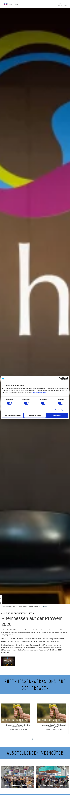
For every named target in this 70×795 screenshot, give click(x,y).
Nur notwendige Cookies (13, 415)
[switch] (26, 403)
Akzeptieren (57, 415)
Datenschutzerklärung (38, 392)
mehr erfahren (17, 718)
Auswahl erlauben (35, 415)
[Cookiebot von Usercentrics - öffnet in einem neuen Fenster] (60, 378)
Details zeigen (59, 410)
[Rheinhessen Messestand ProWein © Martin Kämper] (8, 661)
